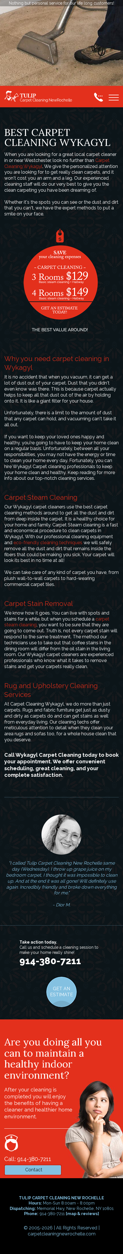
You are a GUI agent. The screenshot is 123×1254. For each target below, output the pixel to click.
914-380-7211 (50, 960)
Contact (33, 1169)
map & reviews (82, 1213)
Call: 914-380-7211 (27, 1159)
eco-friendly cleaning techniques (47, 542)
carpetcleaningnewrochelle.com (62, 1234)
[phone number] (98, 97)
